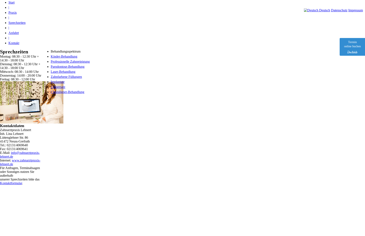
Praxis (12, 12)
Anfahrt (13, 33)
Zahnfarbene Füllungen (66, 77)
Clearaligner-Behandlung (67, 92)
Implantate (58, 82)
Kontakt (13, 43)
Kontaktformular (11, 183)
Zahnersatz (58, 87)
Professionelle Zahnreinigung (70, 61)
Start (11, 2)
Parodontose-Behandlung (67, 66)
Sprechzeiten (17, 22)
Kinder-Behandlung (64, 56)
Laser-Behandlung (63, 71)
